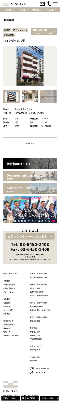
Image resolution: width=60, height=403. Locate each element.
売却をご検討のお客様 (38, 273)
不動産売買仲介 (9, 284)
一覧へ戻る (30, 143)
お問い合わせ (35, 349)
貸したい (51, 9)
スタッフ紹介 (8, 310)
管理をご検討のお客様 (38, 317)
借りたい (37, 9)
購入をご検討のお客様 (38, 284)
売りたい (9, 9)
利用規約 (33, 360)
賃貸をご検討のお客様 (38, 302)
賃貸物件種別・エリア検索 (40, 310)
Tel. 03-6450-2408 (30, 244)
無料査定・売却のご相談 (39, 277)
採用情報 (6, 328)
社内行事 (6, 332)
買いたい (23, 9)
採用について (8, 321)
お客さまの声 (35, 331)
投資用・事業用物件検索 (39, 295)
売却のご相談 (9, 398)
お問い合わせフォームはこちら (42, 31)
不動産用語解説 (36, 339)
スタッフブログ (36, 346)
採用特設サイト (9, 324)
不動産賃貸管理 (9, 288)
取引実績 (33, 328)
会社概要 (6, 313)
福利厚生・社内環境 (10, 335)
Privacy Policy (35, 357)
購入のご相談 (28, 398)
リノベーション (9, 292)
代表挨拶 (6, 306)
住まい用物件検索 (36, 292)
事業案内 (6, 281)
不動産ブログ (35, 335)
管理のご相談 (48, 398)
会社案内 (6, 299)
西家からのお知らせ (10, 273)
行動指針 (6, 303)
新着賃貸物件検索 (36, 306)
